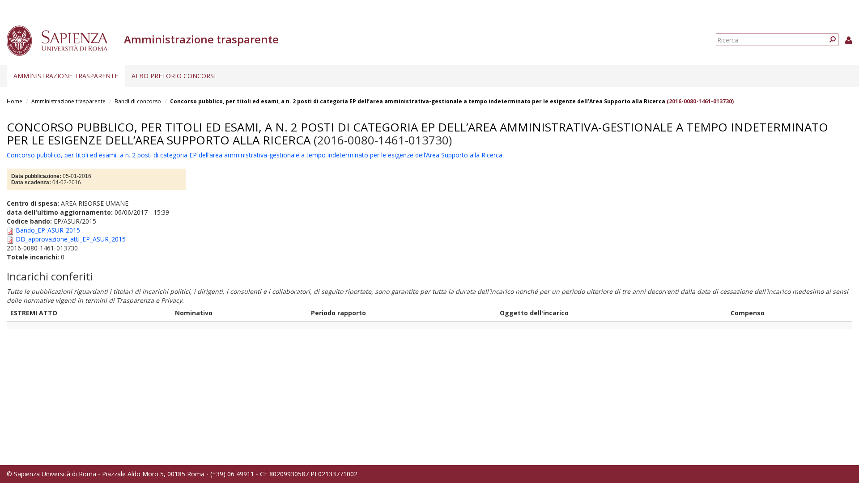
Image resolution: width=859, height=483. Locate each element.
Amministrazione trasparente (65, 76)
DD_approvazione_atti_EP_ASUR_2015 (71, 239)
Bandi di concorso (138, 101)
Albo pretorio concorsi (174, 76)
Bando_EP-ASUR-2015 (48, 230)
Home (14, 101)
